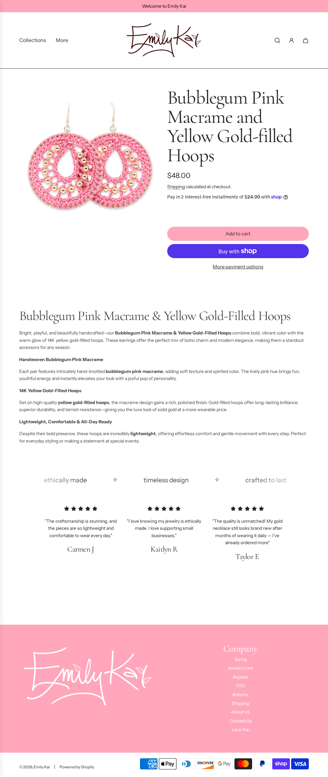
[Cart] (306, 40)
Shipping (176, 187)
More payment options (238, 267)
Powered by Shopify (77, 766)
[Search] (277, 40)
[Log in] (291, 40)
